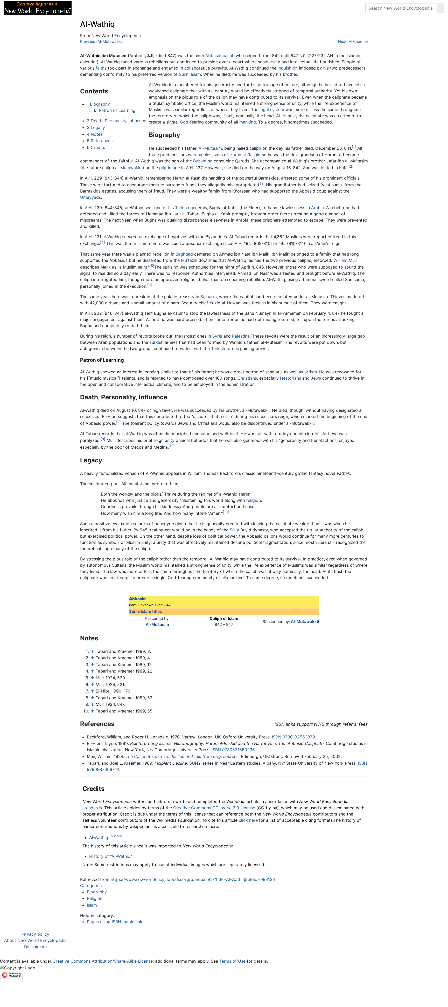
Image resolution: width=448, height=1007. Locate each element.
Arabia (317, 207)
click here (248, 820)
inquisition (288, 68)
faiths (101, 68)
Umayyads (90, 197)
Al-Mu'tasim (210, 148)
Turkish (182, 207)
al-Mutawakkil (129, 167)
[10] (226, 512)
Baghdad (184, 254)
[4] (102, 242)
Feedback (132, 8)
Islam (196, 74)
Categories (91, 885)
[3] (262, 183)
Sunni (184, 74)
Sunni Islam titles (145, 611)
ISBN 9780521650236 (233, 749)
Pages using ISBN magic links (115, 921)
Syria (217, 336)
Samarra (208, 296)
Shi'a (234, 529)
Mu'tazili (189, 260)
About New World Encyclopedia (35, 940)
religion (253, 500)
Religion (94, 898)
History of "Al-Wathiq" (110, 856)
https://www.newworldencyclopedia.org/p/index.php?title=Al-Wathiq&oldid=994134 (193, 879)
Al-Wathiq (98, 837)
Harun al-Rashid (245, 154)
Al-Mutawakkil (305, 621)
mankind (247, 122)
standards (92, 807)
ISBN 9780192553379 (293, 736)
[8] (103, 439)
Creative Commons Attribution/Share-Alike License (103, 961)
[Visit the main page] (38, 7)
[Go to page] (440, 8)
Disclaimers (35, 946)
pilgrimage (169, 167)
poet (115, 483)
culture (291, 84)
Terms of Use (232, 961)
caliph (228, 55)
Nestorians (290, 378)
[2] (351, 166)
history (116, 836)
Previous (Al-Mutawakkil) (102, 41)
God (184, 122)
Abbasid (213, 55)
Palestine (241, 336)
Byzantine (202, 160)
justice (141, 500)
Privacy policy (35, 934)
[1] (354, 147)
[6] (149, 285)
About (109, 8)
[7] (118, 422)
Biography (97, 891)
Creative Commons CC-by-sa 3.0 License (214, 807)
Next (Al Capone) (353, 41)
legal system (272, 109)
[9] (172, 446)
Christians (247, 378)
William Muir (345, 260)
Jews (316, 378)
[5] (152, 266)
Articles (87, 8)
